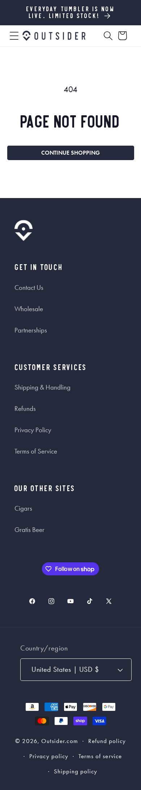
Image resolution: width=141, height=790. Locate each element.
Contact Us (28, 288)
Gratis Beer (29, 530)
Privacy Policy (32, 430)
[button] (14, 35)
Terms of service (100, 756)
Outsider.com (59, 741)
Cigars (23, 508)
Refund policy (107, 741)
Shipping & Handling (42, 387)
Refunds (25, 409)
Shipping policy (76, 771)
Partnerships (30, 330)
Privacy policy (48, 756)
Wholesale (28, 309)
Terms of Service (35, 451)
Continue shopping (70, 152)
